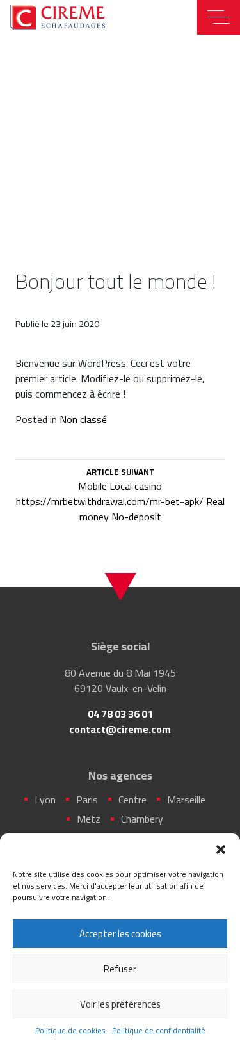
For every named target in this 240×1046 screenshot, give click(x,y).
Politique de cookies (70, 1030)
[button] (220, 849)
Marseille (186, 799)
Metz (88, 818)
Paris (87, 799)
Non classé (83, 419)
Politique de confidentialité (158, 1030)
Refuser (120, 969)
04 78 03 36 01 (120, 713)
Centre (132, 799)
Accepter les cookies (120, 933)
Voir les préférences (120, 1004)
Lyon (45, 799)
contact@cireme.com (120, 729)
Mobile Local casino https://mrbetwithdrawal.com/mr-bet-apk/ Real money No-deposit (120, 496)
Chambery (142, 818)
